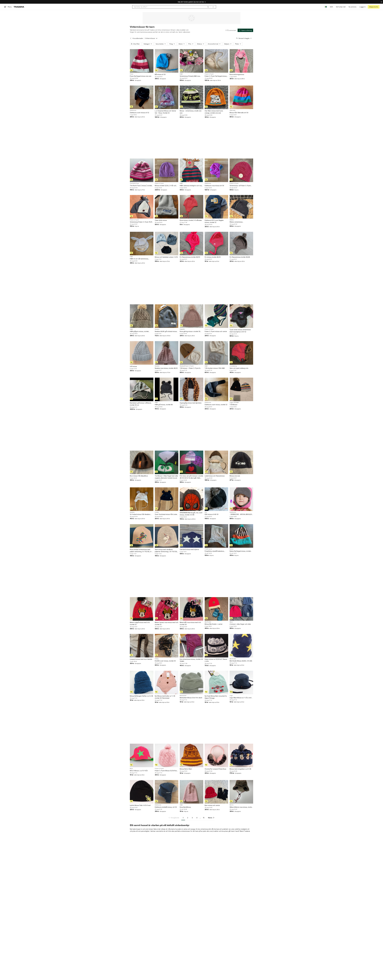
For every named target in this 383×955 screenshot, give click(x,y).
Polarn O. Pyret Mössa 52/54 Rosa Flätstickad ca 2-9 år (166, 771)
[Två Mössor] (241, 389)
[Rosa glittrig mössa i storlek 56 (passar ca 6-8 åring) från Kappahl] (191, 316)
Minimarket (183, 695)
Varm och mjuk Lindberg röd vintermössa (239, 368)
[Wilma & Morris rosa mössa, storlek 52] (241, 792)
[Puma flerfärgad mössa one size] (141, 61)
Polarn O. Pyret (209, 74)
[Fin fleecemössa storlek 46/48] (241, 243)
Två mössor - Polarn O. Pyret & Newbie (190, 368)
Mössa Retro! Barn (186, 769)
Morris (231, 805)
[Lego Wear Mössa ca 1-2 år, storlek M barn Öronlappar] (241, 682)
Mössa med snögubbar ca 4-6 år (240, 769)
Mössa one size (235, 476)
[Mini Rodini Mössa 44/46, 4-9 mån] (241, 645)
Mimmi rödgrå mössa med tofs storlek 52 (140, 623)
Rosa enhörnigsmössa (237, 74)
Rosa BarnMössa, (185, 807)
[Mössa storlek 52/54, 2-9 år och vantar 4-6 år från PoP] (166, 170)
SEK (331, 7)
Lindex (157, 512)
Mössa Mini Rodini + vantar (213, 624)
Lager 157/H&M (234, 402)
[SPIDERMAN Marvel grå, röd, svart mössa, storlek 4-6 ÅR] (191, 499)
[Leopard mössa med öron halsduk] (141, 645)
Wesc (231, 622)
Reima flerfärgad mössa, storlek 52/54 (240, 551)
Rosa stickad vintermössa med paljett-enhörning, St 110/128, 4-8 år (141, 551)
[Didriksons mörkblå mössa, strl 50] (166, 792)
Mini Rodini (208, 622)
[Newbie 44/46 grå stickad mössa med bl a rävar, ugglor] (166, 316)
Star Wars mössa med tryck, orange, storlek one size (214, 112)
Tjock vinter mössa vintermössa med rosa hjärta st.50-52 (240, 331)
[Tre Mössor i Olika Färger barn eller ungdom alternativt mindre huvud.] (166, 462)
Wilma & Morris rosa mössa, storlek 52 (241, 807)
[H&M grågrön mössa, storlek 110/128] (141, 316)
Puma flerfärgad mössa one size (140, 76)
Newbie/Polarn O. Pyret (186, 366)
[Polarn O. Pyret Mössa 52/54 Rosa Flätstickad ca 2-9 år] (166, 755)
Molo (131, 768)
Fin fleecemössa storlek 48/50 (190, 257)
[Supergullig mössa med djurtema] (191, 389)
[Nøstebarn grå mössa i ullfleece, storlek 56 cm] (141, 389)
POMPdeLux (208, 549)
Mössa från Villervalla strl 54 (239, 112)
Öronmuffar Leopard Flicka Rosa (215, 769)
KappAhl (182, 329)
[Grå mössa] (141, 353)
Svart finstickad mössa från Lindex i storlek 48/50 (166, 514)
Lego (231, 695)
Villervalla (232, 110)
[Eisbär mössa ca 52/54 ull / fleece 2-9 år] (216, 645)
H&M (181, 74)
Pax (206, 512)
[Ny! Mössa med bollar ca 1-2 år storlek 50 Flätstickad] (166, 682)
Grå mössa (133, 366)
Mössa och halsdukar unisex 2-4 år (166, 257)
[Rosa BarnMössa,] (191, 792)
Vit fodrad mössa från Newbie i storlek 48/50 (140, 514)
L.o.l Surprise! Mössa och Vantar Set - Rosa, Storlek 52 (165, 112)
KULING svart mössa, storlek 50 (165, 661)
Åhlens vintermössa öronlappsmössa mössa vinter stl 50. (240, 222)
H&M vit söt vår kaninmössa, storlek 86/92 (139, 259)
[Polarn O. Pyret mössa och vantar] (216, 316)
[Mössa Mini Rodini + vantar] (216, 609)
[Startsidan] (19, 7)
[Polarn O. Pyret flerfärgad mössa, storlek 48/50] (216, 61)
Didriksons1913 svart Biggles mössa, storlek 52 (214, 221)
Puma (131, 74)
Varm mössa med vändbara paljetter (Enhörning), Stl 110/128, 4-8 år (166, 551)
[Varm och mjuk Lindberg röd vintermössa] (241, 353)
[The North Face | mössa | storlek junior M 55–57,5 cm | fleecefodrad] (141, 170)
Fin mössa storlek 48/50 (213, 257)
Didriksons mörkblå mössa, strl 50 (166, 807)
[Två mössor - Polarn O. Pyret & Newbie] (191, 353)
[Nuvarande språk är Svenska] (326, 7)
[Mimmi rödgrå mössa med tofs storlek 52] (141, 609)
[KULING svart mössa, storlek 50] (166, 645)
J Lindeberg (233, 366)
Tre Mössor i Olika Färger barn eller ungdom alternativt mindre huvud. (166, 477)
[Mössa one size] (241, 462)
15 (203, 818)
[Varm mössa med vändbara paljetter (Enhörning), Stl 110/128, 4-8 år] (166, 536)
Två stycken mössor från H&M (215, 368)
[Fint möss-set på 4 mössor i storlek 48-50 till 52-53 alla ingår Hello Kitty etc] (191, 462)
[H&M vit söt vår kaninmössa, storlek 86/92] (141, 243)
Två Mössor (233, 404)
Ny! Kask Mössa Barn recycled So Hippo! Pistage (216, 697)
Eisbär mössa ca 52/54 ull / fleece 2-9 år (216, 660)
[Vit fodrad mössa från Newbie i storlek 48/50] (141, 499)
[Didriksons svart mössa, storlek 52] (216, 389)
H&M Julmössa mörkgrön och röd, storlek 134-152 (191, 186)
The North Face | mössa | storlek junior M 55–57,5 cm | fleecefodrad (141, 186)
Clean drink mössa (161, 220)
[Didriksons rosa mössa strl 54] (216, 170)
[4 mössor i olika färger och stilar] (241, 609)
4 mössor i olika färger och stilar (240, 624)
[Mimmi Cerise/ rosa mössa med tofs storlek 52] (166, 609)
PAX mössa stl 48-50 (211, 514)
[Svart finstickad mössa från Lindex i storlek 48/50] (166, 499)
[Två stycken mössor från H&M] (216, 353)
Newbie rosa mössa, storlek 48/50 (166, 368)
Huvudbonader (137, 38)
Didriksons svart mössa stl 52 (139, 112)
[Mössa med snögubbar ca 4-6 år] (241, 755)
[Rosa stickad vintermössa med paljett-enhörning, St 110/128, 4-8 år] (141, 536)
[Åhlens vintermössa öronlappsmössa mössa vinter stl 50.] (241, 207)
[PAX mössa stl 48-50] (216, 499)
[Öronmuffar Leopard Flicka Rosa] (216, 755)
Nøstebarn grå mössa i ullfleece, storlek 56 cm (140, 404)
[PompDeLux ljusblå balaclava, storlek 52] (216, 536)
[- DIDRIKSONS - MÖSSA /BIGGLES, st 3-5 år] (241, 499)
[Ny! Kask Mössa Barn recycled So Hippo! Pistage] (216, 682)
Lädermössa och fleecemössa (215, 476)
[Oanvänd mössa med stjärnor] (191, 536)
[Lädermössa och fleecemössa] (216, 462)
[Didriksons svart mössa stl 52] (141, 97)
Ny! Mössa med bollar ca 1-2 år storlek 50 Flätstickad (165, 697)
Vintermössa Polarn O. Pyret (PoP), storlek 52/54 (141, 222)
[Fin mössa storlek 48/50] (216, 243)
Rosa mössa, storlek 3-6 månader (191, 220)
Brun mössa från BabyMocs (139, 476)
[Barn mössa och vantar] (216, 792)
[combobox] (171, 6)
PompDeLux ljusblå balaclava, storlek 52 (214, 551)
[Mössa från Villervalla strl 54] (241, 97)
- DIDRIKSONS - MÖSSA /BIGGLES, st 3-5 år (241, 514)
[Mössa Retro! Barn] (191, 755)
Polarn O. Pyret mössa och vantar (216, 331)
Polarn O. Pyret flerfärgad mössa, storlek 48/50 (216, 76)
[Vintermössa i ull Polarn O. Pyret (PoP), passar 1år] (241, 170)
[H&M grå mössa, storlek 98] (166, 389)
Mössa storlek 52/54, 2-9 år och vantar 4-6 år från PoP (165, 186)
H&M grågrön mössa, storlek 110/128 (139, 331)
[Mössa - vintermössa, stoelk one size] (191, 97)
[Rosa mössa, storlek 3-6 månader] (191, 207)
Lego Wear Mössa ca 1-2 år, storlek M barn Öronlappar (241, 698)
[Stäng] (381, 2)
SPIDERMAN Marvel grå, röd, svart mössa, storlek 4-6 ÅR (191, 514)
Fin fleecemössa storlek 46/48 (240, 257)
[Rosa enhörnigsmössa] (241, 61)
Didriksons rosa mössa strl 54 (214, 185)
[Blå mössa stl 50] (166, 61)
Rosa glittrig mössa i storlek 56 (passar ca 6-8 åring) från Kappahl (191, 331)
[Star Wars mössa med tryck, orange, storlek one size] (216, 97)
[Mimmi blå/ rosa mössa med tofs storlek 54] (191, 609)
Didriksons (133, 110)
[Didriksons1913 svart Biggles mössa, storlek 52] (216, 207)
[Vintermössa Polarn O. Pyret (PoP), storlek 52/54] (141, 207)
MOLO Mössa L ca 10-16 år (139, 770)
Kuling (156, 659)
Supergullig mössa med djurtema (190, 403)
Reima (231, 549)
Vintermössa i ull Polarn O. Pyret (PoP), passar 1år (240, 186)
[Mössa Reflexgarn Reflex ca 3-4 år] (141, 682)
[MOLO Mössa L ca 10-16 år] (141, 755)
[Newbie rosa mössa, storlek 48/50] (166, 353)
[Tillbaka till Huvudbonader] (130, 38)
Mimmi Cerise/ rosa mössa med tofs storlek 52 (166, 623)
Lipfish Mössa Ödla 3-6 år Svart (140, 805)
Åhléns (232, 220)
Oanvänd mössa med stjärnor (189, 549)
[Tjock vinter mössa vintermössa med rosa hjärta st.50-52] (241, 316)
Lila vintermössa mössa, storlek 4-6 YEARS (191, 660)
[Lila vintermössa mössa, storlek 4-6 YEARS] (191, 645)
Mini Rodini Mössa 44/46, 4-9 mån (241, 661)
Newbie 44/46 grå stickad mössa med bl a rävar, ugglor (166, 331)
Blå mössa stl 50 (160, 74)
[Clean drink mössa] (166, 207)
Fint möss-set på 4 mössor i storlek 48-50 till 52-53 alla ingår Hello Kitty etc (191, 477)
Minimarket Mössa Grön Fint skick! (191, 698)
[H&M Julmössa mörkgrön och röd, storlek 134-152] (191, 170)
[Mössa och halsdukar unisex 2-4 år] (166, 243)
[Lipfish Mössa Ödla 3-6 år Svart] (141, 792)
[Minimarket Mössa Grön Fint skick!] (191, 682)
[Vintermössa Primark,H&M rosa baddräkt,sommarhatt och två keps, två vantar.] (191, 61)
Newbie (157, 329)
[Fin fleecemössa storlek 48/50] (191, 243)
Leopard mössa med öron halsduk (141, 659)
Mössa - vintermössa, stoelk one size (190, 112)
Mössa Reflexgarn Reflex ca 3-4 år (141, 696)
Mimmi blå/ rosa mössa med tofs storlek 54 (190, 623)
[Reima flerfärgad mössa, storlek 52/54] (241, 536)
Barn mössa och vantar (212, 805)
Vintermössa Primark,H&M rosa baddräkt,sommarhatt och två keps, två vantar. (190, 76)
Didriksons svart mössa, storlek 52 (216, 404)
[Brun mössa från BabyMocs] (141, 462)
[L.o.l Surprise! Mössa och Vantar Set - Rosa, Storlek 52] (166, 97)
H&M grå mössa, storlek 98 (164, 404)
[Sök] (208, 6)
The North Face (134, 183)
